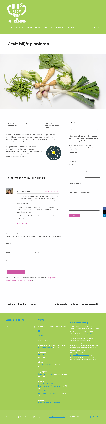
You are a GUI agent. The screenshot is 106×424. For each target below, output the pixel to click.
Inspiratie (29, 27)
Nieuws (37, 27)
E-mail (37, 252)
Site (7, 261)
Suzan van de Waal (45, 374)
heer (72, 164)
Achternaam (89, 172)
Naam (8, 252)
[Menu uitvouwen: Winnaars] (23, 27)
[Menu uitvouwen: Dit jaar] (14, 27)
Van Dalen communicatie (90, 333)
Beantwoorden (23, 223)
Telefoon (41, 336)
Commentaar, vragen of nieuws (79, 192)
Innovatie (56, 125)
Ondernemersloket (45, 348)
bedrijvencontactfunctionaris (49, 403)
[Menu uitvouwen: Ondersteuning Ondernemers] (63, 27)
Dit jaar (10, 27)
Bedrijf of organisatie (76, 183)
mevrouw (74, 167)
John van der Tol (44, 364)
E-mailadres (73, 152)
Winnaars (19, 27)
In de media (70, 27)
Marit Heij (41, 355)
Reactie (9, 243)
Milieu (47, 127)
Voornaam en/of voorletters (74, 173)
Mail (39, 331)
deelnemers (48, 125)
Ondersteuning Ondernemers (52, 27)
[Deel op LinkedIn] (104, 215)
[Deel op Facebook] (104, 208)
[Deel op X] (104, 212)
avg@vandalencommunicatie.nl (79, 355)
